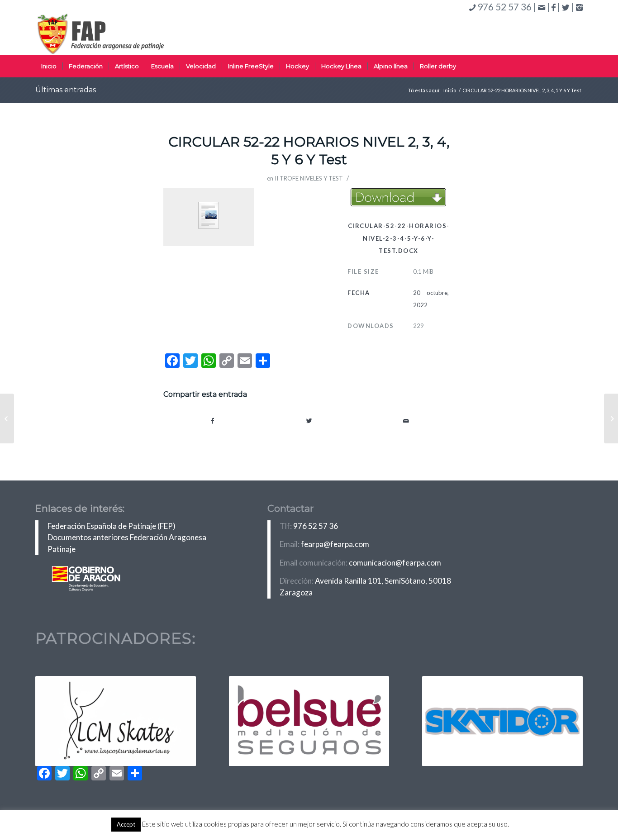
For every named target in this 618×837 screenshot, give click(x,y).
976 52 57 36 (315, 526)
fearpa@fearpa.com (335, 544)
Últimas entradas (65, 90)
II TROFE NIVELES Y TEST (309, 178)
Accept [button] (126, 824)
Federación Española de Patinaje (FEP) (112, 526)
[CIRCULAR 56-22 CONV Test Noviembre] (7, 418)
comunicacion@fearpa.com (395, 562)
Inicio (449, 90)
